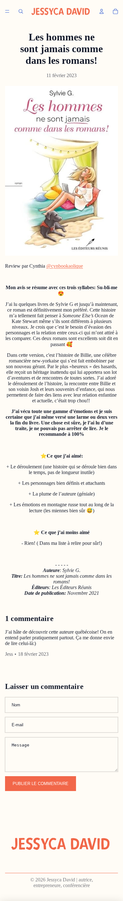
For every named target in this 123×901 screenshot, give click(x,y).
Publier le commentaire (40, 783)
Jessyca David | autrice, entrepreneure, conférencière (63, 882)
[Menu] (7, 11)
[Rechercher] (21, 11)
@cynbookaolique (64, 266)
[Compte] (101, 11)
